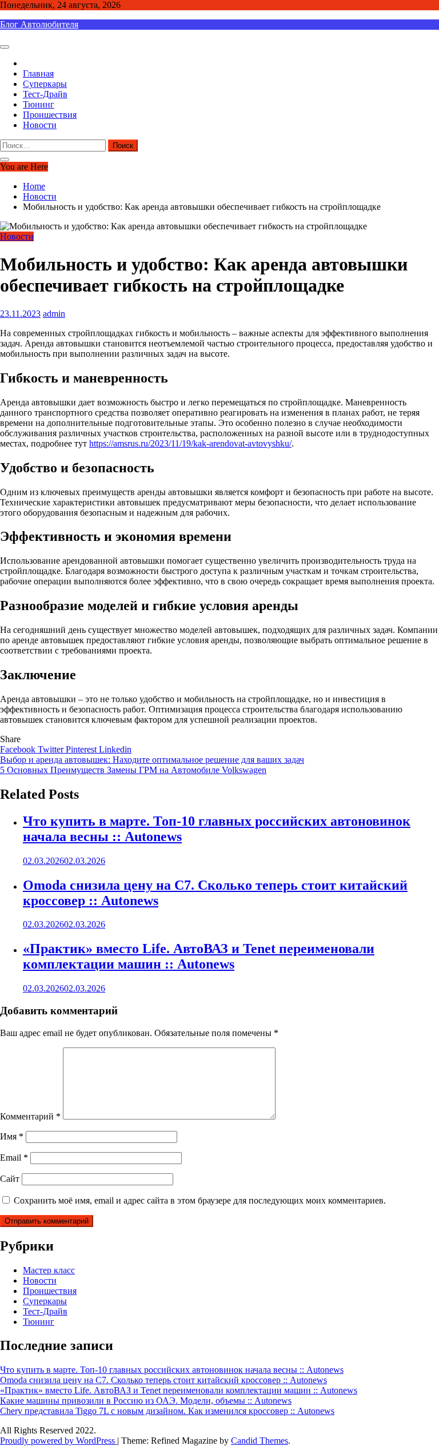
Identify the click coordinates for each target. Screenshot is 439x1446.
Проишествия (50, 114)
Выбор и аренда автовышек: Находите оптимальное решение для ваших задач (152, 759)
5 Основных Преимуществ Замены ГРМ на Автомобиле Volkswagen (133, 770)
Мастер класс (49, 1270)
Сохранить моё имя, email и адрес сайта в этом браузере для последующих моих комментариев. (200, 1200)
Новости (40, 125)
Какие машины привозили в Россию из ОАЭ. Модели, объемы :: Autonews (146, 1400)
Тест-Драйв (45, 94)
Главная (38, 73)
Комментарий (30, 1116)
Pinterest (82, 749)
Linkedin (115, 749)
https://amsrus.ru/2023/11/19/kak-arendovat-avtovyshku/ (190, 443)
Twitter (52, 749)
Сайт (9, 1179)
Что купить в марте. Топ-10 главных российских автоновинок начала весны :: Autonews (172, 1370)
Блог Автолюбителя (39, 24)
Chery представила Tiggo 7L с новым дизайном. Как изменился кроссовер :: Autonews (167, 1411)
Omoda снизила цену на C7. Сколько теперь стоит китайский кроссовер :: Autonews (163, 1380)
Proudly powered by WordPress (58, 1440)
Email (14, 1157)
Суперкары (45, 84)
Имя (11, 1136)
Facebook (19, 749)
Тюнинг (38, 104)
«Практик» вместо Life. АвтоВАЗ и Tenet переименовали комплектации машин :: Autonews (198, 956)
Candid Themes (259, 1440)
